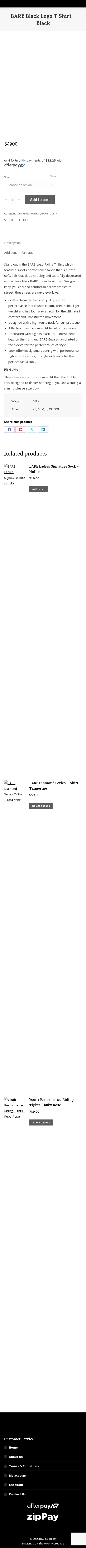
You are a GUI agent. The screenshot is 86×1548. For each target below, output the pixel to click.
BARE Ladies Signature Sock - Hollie (54, 469)
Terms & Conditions (24, 1466)
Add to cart (40, 199)
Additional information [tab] (19, 252)
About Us (16, 1457)
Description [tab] (12, 243)
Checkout (16, 1485)
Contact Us (17, 1494)
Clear (53, 176)
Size (7, 177)
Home (13, 1447)
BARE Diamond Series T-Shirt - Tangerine (55, 785)
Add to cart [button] (38, 489)
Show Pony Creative (51, 1543)
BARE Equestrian (29, 213)
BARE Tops (48, 213)
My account (18, 1475)
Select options (41, 806)
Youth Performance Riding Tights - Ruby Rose (51, 1102)
